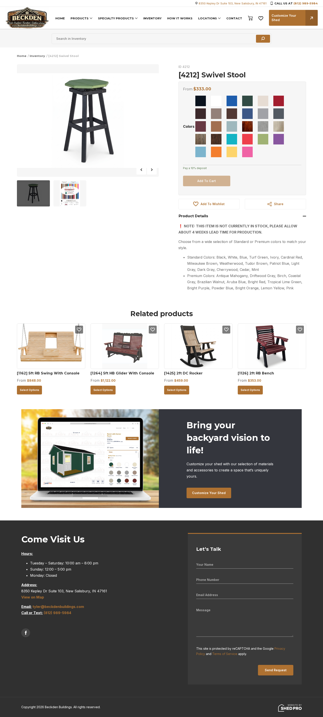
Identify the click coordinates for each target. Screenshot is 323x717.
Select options (29, 390)
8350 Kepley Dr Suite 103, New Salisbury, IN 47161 (233, 3)
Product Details (193, 216)
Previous (141, 170)
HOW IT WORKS (179, 18)
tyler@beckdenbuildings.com (58, 606)
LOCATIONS (207, 18)
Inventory (37, 56)
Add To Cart (206, 181)
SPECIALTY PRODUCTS (116, 18)
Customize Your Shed (284, 18)
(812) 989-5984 (306, 3)
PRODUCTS (80, 18)
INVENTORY (152, 18)
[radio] (200, 101)
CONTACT (234, 18)
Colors (188, 126)
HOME (60, 18)
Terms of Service (224, 654)
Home (21, 56)
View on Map (32, 597)
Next (152, 170)
